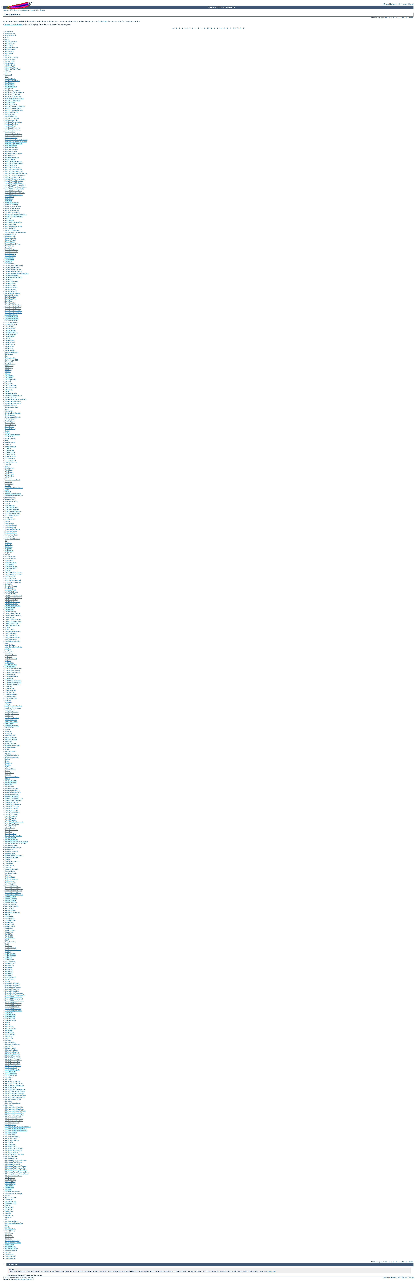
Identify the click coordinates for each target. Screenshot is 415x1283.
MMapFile (8, 741)
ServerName (9, 971)
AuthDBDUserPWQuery (13, 108)
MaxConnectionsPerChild (13, 706)
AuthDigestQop (10, 126)
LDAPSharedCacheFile (13, 613)
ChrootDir (8, 338)
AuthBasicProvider (11, 104)
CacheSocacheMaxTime (13, 307)
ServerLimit (9, 969)
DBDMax (8, 372)
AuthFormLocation (11, 138)
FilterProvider (9, 476)
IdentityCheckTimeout (12, 539)
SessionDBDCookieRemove (14, 1001)
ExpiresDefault (10, 454)
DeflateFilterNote (10, 397)
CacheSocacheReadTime (13, 313)
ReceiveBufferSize (11, 873)
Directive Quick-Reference (13, 24)
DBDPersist (9, 377)
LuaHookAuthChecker (12, 670)
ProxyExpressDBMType (13, 792)
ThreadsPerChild (10, 1201)
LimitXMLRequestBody (12, 641)
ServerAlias (9, 967)
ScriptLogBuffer (10, 954)
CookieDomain (10, 342)
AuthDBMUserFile (11, 116)
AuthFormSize (9, 155)
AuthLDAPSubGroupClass (14, 195)
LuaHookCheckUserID (12, 672)
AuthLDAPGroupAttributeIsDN (15, 179)
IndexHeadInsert (10, 558)
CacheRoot (8, 301)
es (393, 17)
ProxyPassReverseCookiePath (15, 843)
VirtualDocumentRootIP (13, 1243)
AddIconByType (10, 59)
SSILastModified (10, 1042)
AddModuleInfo (10, 65)
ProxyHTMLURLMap (12, 824)
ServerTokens (9, 979)
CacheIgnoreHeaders (12, 267)
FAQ (398, 4)
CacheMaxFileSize (11, 287)
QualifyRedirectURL (11, 869)
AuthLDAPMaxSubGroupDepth (15, 185)
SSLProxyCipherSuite (12, 1123)
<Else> (7, 431)
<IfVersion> (8, 547)
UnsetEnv (8, 1217)
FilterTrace (8, 478)
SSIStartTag (9, 1046)
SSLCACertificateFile (12, 1052)
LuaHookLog (9, 678)
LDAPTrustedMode (11, 623)
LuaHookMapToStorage (13, 680)
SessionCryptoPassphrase (14, 993)
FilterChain (8, 470)
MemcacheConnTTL (12, 725)
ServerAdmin (9, 965)
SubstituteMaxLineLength (13, 1193)
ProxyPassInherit (10, 834)
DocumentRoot (10, 423)
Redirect (7, 875)
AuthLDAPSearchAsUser (13, 191)
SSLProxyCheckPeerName (14, 1121)
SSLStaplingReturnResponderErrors (17, 1172)
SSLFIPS (8, 1079)
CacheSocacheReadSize (13, 311)
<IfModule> (8, 545)
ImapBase (8, 549)
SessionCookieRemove (13, 987)
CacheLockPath (10, 283)
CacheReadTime (10, 299)
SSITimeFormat (10, 1048)
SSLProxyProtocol (11, 1132)
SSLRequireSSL (10, 1144)
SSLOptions (9, 1101)
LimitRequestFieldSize (12, 637)
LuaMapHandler (10, 690)
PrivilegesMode (10, 769)
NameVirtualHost (10, 751)
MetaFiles (8, 731)
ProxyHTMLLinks (10, 818)
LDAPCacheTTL (10, 594)
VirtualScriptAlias (10, 1246)
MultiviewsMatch (10, 747)
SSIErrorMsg (9, 1038)
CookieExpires (10, 344)
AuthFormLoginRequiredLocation (16, 140)
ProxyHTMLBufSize (11, 802)
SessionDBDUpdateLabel (13, 1011)
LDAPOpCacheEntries (12, 602)
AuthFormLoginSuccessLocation (16, 142)
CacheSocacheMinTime (13, 309)
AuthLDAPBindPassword (13, 167)
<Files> (7, 466)
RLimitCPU (8, 934)
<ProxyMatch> (10, 828)
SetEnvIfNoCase (10, 1028)
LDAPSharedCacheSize (13, 615)
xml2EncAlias (9, 1254)
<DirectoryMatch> (11, 419)
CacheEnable (9, 260)
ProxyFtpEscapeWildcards (14, 798)
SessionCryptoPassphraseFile (15, 995)
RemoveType (9, 908)
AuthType (8, 218)
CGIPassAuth (9, 326)
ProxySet (8, 859)
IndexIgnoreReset (11, 562)
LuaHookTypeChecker (12, 684)
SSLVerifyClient (10, 1182)
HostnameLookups (11, 535)
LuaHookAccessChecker (13, 669)
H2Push (7, 503)
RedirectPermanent (11, 879)
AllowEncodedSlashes (12, 81)
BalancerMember (11, 238)
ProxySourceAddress (12, 861)
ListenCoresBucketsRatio (13, 647)
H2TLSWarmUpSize (11, 515)
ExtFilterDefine (10, 458)
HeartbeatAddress (11, 525)
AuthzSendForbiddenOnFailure (15, 232)
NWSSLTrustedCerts (12, 755)
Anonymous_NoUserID (12, 94)
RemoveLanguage (11, 904)
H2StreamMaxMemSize (13, 511)
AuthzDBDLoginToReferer (13, 222)
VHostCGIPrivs (10, 1231)
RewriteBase (9, 922)
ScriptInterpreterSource (13, 950)
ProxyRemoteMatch (11, 851)
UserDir (7, 1227)
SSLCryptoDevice (11, 1075)
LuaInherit (8, 686)
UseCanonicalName (11, 1221)
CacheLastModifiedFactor (13, 277)
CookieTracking (10, 350)
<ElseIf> (7, 433)
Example (8, 448)
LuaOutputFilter (10, 692)
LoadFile (8, 649)
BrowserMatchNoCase (12, 244)
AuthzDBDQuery (10, 224)
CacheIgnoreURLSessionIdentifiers (17, 273)
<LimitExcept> (9, 629)
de (386, 17)
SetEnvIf (7, 1024)
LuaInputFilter (9, 688)
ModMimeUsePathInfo (12, 745)
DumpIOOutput (10, 429)
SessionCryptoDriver (12, 991)
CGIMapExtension (11, 324)
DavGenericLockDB (11, 360)
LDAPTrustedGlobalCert (13, 621)
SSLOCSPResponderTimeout (15, 1091)
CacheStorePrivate (11, 321)
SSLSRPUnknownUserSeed (14, 1154)
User (6, 1225)
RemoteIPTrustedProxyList (14, 895)
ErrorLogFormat (10, 446)
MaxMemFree (9, 710)
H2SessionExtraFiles (12, 509)
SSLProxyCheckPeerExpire (14, 1119)
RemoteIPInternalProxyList (14, 889)
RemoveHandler (10, 900)
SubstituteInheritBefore (12, 1191)
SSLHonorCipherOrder (12, 1081)
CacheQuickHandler (11, 295)
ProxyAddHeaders (11, 781)
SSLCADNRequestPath (13, 1058)
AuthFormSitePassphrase (13, 153)
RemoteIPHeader (11, 885)
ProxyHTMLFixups (11, 814)
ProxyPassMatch (10, 838)
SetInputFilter (9, 1032)
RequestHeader (10, 910)
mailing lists (271, 1271)
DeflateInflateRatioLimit (13, 403)
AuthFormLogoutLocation (13, 144)
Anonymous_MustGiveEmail (14, 92)
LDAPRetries (9, 609)
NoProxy (8, 753)
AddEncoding (9, 51)
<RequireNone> (10, 920)
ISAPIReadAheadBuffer (13, 582)
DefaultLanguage (11, 385)
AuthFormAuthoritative (12, 130)
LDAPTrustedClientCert (13, 619)
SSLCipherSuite (10, 1071)
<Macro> (8, 704)
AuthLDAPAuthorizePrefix (13, 161)
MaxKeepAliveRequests (13, 708)
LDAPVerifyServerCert (12, 625)
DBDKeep (8, 370)
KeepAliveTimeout (11, 586)
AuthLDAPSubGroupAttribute (15, 193)
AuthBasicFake (10, 102)
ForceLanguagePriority (12, 480)
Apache (5, 10)
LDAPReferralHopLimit (12, 606)
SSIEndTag (8, 1036)
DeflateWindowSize (11, 407)
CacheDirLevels (10, 256)
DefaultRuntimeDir (11, 387)
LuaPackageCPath (11, 694)
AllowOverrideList (11, 86)
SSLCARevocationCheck (13, 1060)
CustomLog (9, 354)
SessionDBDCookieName (13, 997)
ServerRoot (9, 975)
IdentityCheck (9, 537)
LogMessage (9, 663)
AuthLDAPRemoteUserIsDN (14, 189)
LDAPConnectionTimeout (13, 598)
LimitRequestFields (11, 635)
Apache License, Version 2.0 (24, 1279)
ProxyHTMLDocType (12, 806)
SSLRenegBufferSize (12, 1140)
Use (6, 1219)
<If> (6, 541)
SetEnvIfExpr (9, 1026)
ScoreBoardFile (10, 942)
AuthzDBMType (10, 228)
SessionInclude (10, 1018)
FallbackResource (11, 462)
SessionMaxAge (10, 1020)
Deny (6, 409)
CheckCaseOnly (10, 334)
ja (400, 17)
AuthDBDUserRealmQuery (14, 110)
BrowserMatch (10, 242)
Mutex (7, 749)
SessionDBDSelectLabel (13, 1009)
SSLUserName (10, 1178)
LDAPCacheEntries (11, 592)
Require (7, 914)
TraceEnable (9, 1207)
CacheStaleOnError (11, 315)
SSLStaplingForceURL (12, 1164)
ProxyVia (8, 867)
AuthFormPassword (11, 149)
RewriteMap (9, 928)
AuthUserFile (9, 220)
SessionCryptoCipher (12, 989)
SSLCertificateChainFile (13, 1066)
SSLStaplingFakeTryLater (13, 1162)
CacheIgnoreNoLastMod (13, 269)
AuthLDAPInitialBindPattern (14, 183)
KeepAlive (8, 584)
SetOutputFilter (10, 1034)
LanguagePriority (10, 590)
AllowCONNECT (10, 79)
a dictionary (103, 21)
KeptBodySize (9, 588)
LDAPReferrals (10, 608)
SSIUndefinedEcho (11, 1050)
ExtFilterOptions (10, 460)
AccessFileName (10, 35)
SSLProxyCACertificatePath (14, 1109)
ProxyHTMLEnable (11, 808)
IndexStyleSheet (10, 568)
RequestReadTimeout (12, 912)
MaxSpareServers (11, 720)
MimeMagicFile (10, 735)
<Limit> (7, 627)
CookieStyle (9, 348)
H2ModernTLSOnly (11, 501)
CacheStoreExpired (11, 317)
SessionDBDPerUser (12, 1007)
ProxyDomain (9, 786)
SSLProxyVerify (10, 1134)
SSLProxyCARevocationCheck (15, 1111)
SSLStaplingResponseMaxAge (15, 1168)
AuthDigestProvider (11, 124)
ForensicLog (9, 484)
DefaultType (9, 389)
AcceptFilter (9, 32)
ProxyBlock (8, 784)
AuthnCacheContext (11, 202)
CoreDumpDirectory (11, 352)
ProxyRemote (9, 849)
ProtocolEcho (9, 773)
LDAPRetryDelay (10, 612)
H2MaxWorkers (10, 497)
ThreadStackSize (10, 1203)
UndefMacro (9, 1215)
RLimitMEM (9, 936)
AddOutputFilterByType (13, 69)
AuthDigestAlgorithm (12, 118)
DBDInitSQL (9, 368)
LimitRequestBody (11, 633)
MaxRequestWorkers (12, 718)
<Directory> (9, 411)
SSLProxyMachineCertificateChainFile (18, 1127)
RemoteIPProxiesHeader (13, 891)
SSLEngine (8, 1077)
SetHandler (8, 1030)
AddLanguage (9, 63)
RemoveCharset (10, 897)
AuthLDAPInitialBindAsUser (14, 181)
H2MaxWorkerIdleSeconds (14, 496)
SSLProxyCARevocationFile (14, 1113)
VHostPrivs (8, 1235)
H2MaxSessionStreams (13, 493)
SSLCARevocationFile (12, 1062)
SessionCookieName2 (12, 985)
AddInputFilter (9, 61)
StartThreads (9, 1187)
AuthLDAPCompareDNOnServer (16, 173)
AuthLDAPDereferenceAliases (15, 175)
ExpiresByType (10, 452)
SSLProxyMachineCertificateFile (16, 1129)
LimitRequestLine (11, 639)
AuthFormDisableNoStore (13, 134)
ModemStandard (10, 743)
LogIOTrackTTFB (11, 659)
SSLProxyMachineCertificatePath (16, 1130)
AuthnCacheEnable (11, 205)
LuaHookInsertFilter (11, 676)
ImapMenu (8, 553)
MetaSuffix (8, 733)
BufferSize (8, 248)
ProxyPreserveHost (11, 845)
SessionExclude (10, 1014)
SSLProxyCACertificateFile (14, 1107)
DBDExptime (9, 366)
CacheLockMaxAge (11, 281)
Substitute (8, 1189)
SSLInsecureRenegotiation (14, 1083)
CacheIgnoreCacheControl (14, 265)
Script (7, 944)
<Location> (8, 653)
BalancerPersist (10, 240)
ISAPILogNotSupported (13, 580)
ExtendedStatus (10, 456)
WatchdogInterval (11, 1250)
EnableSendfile (10, 438)
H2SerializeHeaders (11, 507)
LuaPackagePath (10, 696)
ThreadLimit (9, 1199)
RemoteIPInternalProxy (13, 887)
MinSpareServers (11, 737)
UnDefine (8, 1213)
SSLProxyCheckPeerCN (13, 1117)
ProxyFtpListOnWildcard (13, 800)
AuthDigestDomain (11, 120)
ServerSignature (10, 977)
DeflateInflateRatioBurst (13, 401)
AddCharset (9, 45)
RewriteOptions (10, 930)
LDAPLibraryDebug (11, 600)
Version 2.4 (34, 10)
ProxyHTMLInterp (11, 816)
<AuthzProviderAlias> (12, 230)
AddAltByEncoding (11, 41)
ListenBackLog (10, 645)
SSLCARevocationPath (12, 1064)
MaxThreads (9, 724)
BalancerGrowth (10, 234)
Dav (6, 356)
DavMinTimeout (10, 364)
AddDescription (10, 49)
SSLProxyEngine (10, 1125)
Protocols (8, 775)
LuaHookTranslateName (13, 682)
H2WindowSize (10, 519)
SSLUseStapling (10, 1180)
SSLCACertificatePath (12, 1054)
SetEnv (7, 1022)
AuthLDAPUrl (9, 197)
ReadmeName (10, 871)
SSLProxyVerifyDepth (12, 1136)
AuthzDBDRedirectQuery (13, 226)
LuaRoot (8, 700)
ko (403, 17)
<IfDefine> (8, 543)
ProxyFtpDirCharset (11, 796)
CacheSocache (10, 303)
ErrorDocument (10, 442)
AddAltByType (9, 43)
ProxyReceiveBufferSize (13, 847)
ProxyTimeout (9, 865)
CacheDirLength (10, 254)
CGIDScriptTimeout (11, 322)
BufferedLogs (9, 246)
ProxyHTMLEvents (11, 810)
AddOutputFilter (10, 67)
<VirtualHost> (9, 1245)
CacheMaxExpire (10, 285)
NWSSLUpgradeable (12, 757)
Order (7, 761)
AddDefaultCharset (11, 47)
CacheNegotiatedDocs (12, 293)
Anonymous (9, 89)
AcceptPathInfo (10, 33)
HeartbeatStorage (11, 531)
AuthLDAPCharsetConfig (13, 169)
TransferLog (9, 1209)
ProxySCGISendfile (11, 857)
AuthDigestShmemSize (12, 128)
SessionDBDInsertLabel (13, 1005)
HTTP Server (14, 10)
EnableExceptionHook (12, 434)
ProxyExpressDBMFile (12, 790)
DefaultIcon (9, 383)
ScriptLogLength (10, 955)
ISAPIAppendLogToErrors (13, 572)
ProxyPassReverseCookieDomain (16, 841)
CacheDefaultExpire (11, 250)
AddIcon (7, 55)
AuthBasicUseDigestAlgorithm (15, 106)
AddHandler (9, 53)
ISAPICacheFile (10, 576)
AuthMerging (9, 199)
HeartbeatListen (10, 527)
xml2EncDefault (10, 1256)
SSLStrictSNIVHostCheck (13, 1176)
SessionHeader (10, 1016)
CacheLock (8, 279)
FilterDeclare (9, 472)
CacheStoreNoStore (11, 318)
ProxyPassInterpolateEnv (13, 836)
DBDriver (8, 381)
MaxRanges (9, 716)
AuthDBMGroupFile (11, 112)
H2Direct (8, 492)
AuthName (8, 201)
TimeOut (8, 1205)
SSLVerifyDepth (10, 1184)
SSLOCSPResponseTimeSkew (15, 1095)
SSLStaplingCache (11, 1158)
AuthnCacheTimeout (12, 210)
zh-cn (411, 17)
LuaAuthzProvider (11, 665)
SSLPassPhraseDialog (12, 1103)
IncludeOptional (10, 556)
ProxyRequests (10, 853)
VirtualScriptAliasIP (11, 1248)
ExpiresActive (9, 450)
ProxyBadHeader (10, 782)
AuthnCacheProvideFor (13, 206)
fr (396, 17)
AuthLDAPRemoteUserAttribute (15, 187)
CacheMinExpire (10, 289)
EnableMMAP (9, 437)
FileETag (8, 464)
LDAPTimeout (9, 617)
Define (7, 391)
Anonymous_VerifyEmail (13, 96)
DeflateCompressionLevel (13, 395)
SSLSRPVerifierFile (11, 1156)
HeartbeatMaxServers (12, 529)
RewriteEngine (10, 926)
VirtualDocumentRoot (12, 1241)
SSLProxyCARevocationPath (14, 1115)
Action (7, 37)
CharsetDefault (10, 328)
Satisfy (7, 940)
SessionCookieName (12, 983)
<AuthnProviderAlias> (12, 212)
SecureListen (9, 959)
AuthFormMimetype (11, 148)
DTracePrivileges (10, 425)
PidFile (7, 767)
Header (7, 521)
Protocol (7, 771)
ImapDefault (9, 550)
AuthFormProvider (11, 151)
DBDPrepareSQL (10, 380)
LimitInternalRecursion (12, 631)
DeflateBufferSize (11, 393)
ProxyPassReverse (11, 840)
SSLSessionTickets (11, 1152)
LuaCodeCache (10, 666)
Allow (6, 77)
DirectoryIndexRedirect (12, 417)
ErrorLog (8, 444)
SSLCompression (11, 1073)
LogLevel (8, 661)
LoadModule (9, 651)
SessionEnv (9, 1013)
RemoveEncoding (11, 898)
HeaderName (9, 523)
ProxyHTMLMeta (10, 820)
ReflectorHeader (10, 883)
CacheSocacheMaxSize (13, 305)
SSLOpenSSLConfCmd (13, 1099)
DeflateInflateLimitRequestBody (15, 399)
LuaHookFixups (10, 674)
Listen (7, 643)
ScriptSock (8, 957)
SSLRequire (9, 1142)
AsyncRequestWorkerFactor (14, 98)
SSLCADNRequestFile (12, 1056)
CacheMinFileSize (11, 291)
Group (7, 490)
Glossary (404, 4)
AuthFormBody (10, 132)
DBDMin (7, 374)
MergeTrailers (9, 727)
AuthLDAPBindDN (11, 165)
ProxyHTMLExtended (12, 812)
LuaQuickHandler (11, 698)
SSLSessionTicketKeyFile (13, 1150)
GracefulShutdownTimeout (14, 488)
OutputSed (8, 763)
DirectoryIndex (10, 415)
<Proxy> (7, 779)
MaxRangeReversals (12, 714)
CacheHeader (9, 264)
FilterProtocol (9, 474)
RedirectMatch (10, 877)
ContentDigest (9, 340)
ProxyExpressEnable (12, 794)
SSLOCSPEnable (11, 1087)
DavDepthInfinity (10, 358)
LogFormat (8, 657)
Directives (393, 4)
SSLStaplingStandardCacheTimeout (17, 1174)
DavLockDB (9, 362)
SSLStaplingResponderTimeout (15, 1166)
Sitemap (410, 4)
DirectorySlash (10, 421)
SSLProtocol (9, 1105)
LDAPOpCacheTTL (11, 604)
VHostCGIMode (10, 1229)
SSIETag (8, 1040)
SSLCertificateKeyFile (12, 1070)
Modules (386, 4)
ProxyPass (8, 832)
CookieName (9, 346)
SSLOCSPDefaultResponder (14, 1085)
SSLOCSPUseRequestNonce (15, 1097)
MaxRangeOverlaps (11, 712)
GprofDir (8, 486)
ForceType (8, 482)
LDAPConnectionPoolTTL (13, 596)
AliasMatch (8, 75)
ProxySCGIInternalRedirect (14, 855)
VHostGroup (9, 1233)
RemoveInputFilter (11, 902)
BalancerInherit (10, 236)
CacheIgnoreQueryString (13, 271)
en (389, 17)
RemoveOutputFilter (12, 906)
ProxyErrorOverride (11, 788)
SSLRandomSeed (11, 1138)
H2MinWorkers (10, 499)
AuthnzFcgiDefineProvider (14, 216)
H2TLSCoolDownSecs (12, 513)
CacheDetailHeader (11, 252)
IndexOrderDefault (11, 566)
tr (406, 17)
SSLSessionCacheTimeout (14, 1148)
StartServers (9, 1186)
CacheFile (8, 261)
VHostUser (8, 1239)
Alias (6, 73)
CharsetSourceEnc (11, 332)
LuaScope (8, 702)
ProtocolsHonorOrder (12, 777)
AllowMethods (9, 83)
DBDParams (9, 376)
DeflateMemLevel (11, 405)
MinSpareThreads (11, 739)
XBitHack (8, 1252)
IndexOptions (9, 564)
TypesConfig (9, 1211)
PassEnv (8, 765)
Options (7, 759)
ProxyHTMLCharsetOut (13, 804)
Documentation (24, 10)
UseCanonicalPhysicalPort (14, 1223)
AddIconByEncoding (11, 57)
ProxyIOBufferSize (11, 826)
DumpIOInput (9, 427)
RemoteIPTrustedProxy (13, 893)
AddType (8, 71)
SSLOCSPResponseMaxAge (14, 1093)
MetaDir (7, 729)
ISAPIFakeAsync (10, 578)
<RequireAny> (9, 918)
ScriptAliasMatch (10, 948)
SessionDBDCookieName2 (14, 999)
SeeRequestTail (10, 961)
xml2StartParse (10, 1258)
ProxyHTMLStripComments (14, 822)
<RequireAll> (9, 916)
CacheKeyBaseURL (11, 275)
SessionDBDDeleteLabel (13, 1003)
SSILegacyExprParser (12, 1044)
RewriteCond (9, 924)
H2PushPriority (10, 505)
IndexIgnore (9, 560)
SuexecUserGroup (11, 1197)
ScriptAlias (8, 946)
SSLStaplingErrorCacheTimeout (15, 1160)
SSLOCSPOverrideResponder (15, 1089)
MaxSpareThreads (11, 722)
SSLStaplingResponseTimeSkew (16, 1170)
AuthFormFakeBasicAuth (13, 136)
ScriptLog (8, 952)
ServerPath (8, 973)
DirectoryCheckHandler (13, 413)
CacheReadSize (10, 297)
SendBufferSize (10, 963)
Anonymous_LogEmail (12, 90)
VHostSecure (9, 1237)
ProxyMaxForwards (11, 830)
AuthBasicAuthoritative (12, 100)
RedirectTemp (9, 881)
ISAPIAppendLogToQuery (13, 574)
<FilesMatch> (9, 468)
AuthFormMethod (11, 145)
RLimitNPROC (9, 938)
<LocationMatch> (11, 655)
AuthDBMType (10, 114)
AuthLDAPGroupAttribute (13, 177)
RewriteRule (9, 932)
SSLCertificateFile (11, 1068)
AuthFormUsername (12, 157)
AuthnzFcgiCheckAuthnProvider (15, 214)
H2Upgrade (9, 517)
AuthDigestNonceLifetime (13, 122)
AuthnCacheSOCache (12, 208)
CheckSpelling (9, 336)
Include (7, 554)
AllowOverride (9, 85)
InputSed (8, 570)
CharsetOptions (10, 330)
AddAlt (7, 39)
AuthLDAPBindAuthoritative (14, 163)
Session (7, 981)
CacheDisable (9, 258)
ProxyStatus (9, 863)
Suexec (7, 1195)
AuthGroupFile (10, 159)
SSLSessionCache (11, 1146)
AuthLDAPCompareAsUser (14, 171)
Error (6, 440)
